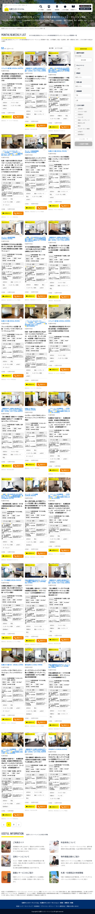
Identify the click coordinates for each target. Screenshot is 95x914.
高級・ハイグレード (84, 120)
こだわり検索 (65, 9)
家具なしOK (81, 123)
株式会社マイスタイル (59, 131)
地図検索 (57, 9)
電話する (19, 117)
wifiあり (80, 131)
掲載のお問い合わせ (73, 906)
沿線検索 (49, 9)
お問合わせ (7, 117)
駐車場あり (81, 134)
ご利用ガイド (73, 9)
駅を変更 (83, 60)
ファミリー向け (82, 111)
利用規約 (36, 906)
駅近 (79, 126)
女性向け (80, 109)
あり (79, 69)
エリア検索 (41, 9)
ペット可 (80, 117)
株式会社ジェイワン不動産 (37, 211)
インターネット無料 (84, 129)
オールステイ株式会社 (12, 120)
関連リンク (19, 906)
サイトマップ (29, 906)
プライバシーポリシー (47, 906)
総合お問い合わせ (85, 9)
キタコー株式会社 (58, 209)
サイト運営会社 (60, 906)
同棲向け (80, 114)
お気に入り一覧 (86, 6)
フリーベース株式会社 (12, 217)
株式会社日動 (33, 129)
